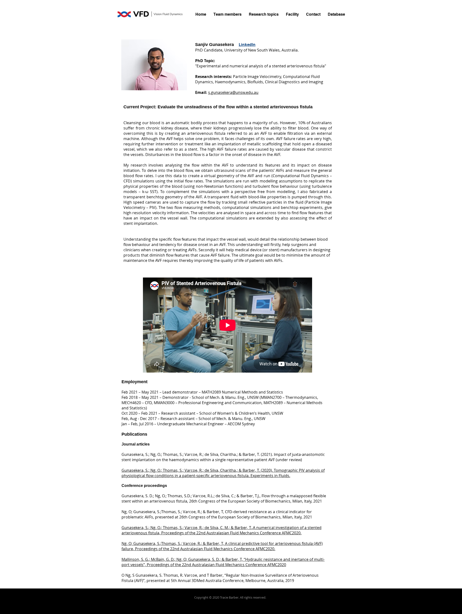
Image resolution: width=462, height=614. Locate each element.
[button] (227, 14)
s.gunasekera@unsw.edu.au (233, 92)
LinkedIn (247, 44)
